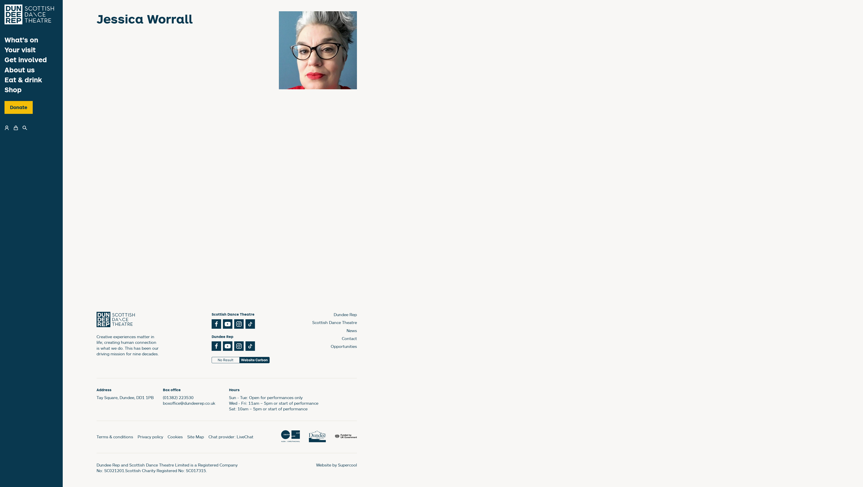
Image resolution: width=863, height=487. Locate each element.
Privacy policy (150, 436)
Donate (18, 107)
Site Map (195, 436)
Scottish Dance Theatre (334, 322)
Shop (13, 89)
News (352, 330)
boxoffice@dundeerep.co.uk (189, 403)
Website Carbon (254, 360)
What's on (21, 40)
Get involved (26, 59)
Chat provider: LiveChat (230, 436)
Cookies (175, 436)
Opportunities (344, 346)
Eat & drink (23, 80)
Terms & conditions (115, 436)
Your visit (20, 50)
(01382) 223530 (178, 397)
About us (20, 70)
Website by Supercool (336, 464)
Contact (349, 338)
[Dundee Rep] (29, 14)
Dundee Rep (345, 314)
